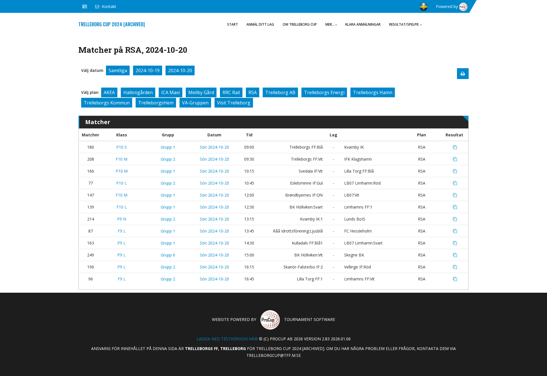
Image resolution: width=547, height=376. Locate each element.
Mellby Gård (201, 92)
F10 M (121, 159)
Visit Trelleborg (233, 103)
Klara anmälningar (363, 24)
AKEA (109, 92)
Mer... (329, 24)
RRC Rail (231, 92)
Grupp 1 (168, 147)
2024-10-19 (148, 70)
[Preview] (463, 73)
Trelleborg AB (280, 92)
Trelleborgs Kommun (107, 103)
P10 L (121, 183)
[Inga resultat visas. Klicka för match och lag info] (455, 147)
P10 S (121, 147)
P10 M (122, 171)
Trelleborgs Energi (324, 92)
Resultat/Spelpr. (404, 24)
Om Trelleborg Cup (300, 24)
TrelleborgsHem (156, 103)
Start (232, 24)
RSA (252, 92)
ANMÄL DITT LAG (260, 24)
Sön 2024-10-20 (214, 147)
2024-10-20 (180, 70)
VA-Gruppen (195, 103)
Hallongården (138, 92)
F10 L (122, 207)
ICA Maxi (170, 92)
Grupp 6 (168, 255)
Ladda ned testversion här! (227, 338)
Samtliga (118, 70)
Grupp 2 (168, 159)
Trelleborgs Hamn (372, 92)
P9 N (121, 219)
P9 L (121, 243)
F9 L (122, 231)
